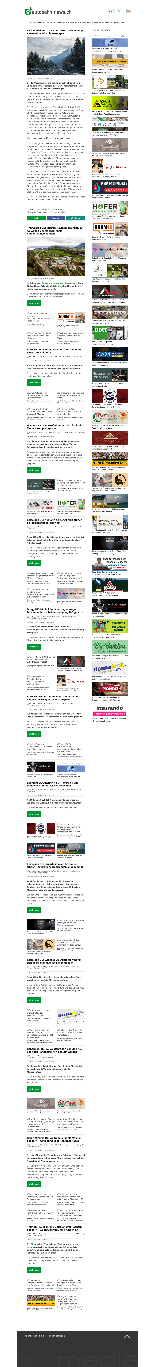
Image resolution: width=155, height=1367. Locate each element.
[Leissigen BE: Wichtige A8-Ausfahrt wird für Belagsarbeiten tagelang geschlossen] (56, 968)
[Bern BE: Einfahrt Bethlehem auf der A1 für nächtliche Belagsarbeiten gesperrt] (56, 704)
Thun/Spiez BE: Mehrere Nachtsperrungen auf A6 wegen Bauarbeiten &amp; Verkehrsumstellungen (55, 230)
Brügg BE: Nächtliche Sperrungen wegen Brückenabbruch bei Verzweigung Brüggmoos (55, 611)
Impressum (31, 1336)
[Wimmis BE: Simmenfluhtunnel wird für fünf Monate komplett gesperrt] (56, 433)
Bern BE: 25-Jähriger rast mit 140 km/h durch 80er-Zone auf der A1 (54, 351)
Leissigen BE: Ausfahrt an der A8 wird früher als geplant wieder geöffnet (54, 521)
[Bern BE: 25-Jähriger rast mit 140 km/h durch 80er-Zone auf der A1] (56, 357)
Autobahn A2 (71, 22)
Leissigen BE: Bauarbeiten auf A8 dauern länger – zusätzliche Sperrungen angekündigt (55, 865)
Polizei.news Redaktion (45, 78)
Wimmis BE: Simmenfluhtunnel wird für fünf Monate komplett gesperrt (54, 427)
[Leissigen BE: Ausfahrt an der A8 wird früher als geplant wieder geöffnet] (56, 528)
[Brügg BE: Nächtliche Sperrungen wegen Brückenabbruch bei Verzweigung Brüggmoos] (56, 617)
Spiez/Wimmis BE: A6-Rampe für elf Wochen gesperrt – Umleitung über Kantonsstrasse (54, 1139)
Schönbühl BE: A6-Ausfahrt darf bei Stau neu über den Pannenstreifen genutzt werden (54, 1050)
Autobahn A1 (59, 22)
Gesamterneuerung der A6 (55, 283)
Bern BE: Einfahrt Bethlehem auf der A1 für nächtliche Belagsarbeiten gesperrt (53, 698)
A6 (32, 1244)
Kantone (49, 22)
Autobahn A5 (107, 22)
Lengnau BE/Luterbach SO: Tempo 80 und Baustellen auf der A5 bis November (52, 784)
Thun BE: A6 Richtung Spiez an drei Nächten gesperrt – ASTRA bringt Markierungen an (54, 1228)
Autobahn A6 (119, 22)
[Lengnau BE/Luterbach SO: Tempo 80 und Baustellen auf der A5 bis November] (56, 790)
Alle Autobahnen (37, 22)
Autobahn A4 (95, 22)
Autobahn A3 (83, 22)
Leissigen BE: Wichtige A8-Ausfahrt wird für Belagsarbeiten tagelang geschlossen (54, 961)
